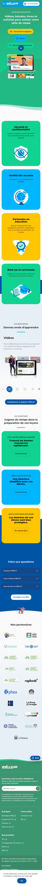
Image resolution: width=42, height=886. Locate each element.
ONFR (11, 850)
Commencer (21, 453)
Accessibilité (6, 866)
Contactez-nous (26, 816)
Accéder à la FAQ (22, 597)
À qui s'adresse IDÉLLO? (12, 578)
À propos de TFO (9, 819)
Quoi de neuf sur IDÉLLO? (13, 586)
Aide (36, 758)
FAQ (26, 819)
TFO (11, 839)
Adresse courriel (8, 789)
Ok (22, 881)
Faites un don (9, 827)
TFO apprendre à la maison (11, 843)
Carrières (9, 823)
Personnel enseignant (22, 31)
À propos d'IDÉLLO (10, 571)
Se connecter (33, 4)
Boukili (11, 846)
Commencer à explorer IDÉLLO (21, 402)
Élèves (22, 38)
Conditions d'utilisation (10, 869)
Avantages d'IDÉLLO (9, 816)
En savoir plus (21, 531)
